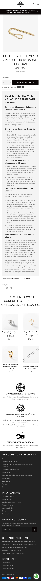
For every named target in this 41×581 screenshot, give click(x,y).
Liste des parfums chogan (10, 461)
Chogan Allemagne (8, 568)
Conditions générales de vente (11, 502)
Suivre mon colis (7, 511)
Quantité (5, 78)
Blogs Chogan (6, 481)
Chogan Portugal (7, 565)
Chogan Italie (6, 562)
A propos (5, 484)
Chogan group (6, 499)
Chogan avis (6, 478)
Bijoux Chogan (14, 278)
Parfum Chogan (10, 574)
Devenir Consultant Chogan (10, 469)
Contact (4, 487)
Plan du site (5, 514)
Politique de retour (8, 505)
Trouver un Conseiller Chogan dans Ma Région (17, 475)
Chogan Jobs (6, 472)
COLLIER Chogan (25, 278)
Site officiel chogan (8, 496)
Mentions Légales (7, 508)
